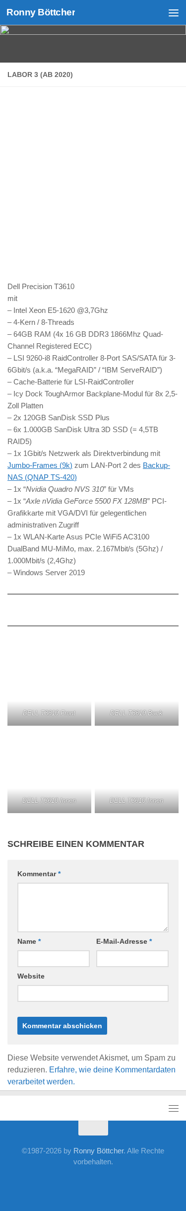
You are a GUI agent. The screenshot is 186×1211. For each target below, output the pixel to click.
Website (31, 976)
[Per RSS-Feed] (157, 1184)
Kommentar (39, 874)
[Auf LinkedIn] (61, 1184)
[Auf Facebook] (30, 1184)
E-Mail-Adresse (124, 941)
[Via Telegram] (109, 1184)
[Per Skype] (77, 1184)
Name (29, 941)
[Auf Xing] (46, 1184)
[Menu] (173, 12)
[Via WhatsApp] (125, 1184)
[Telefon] (93, 1184)
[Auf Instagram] (141, 1184)
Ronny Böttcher (40, 12)
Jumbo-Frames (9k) (39, 465)
